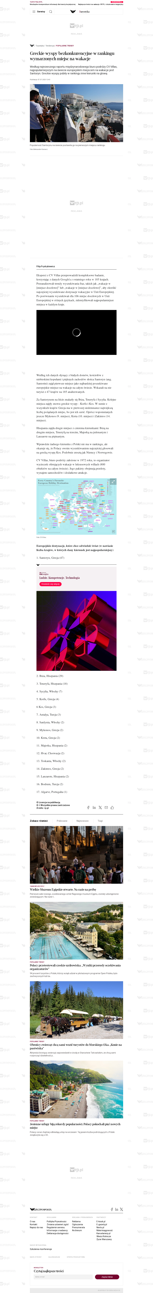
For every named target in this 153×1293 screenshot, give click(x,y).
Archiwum (77, 1230)
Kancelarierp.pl (103, 1233)
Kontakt (33, 1224)
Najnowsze (82, 820)
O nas (32, 1221)
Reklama (76, 1221)
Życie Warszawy (104, 1239)
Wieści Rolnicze (104, 1236)
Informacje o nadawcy (57, 1230)
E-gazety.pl (102, 1224)
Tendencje (50, 46)
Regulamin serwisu (56, 1227)
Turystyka (40, 46)
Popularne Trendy (65, 46)
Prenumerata (78, 1227)
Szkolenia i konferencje (41, 1249)
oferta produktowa (76, 1257)
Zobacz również (39, 820)
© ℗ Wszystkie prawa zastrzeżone (53, 805)
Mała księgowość (105, 1230)
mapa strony (36, 1257)
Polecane (62, 820)
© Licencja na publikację (48, 802)
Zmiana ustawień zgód (57, 1224)
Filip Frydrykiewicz (45, 266)
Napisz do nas (36, 1227)
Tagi (100, 820)
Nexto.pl (100, 1227)
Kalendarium (54, 1257)
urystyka (84, 11)
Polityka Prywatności (56, 1221)
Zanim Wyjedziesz (37, 886)
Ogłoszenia (77, 1224)
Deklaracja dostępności (57, 1233)
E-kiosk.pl (101, 1221)
